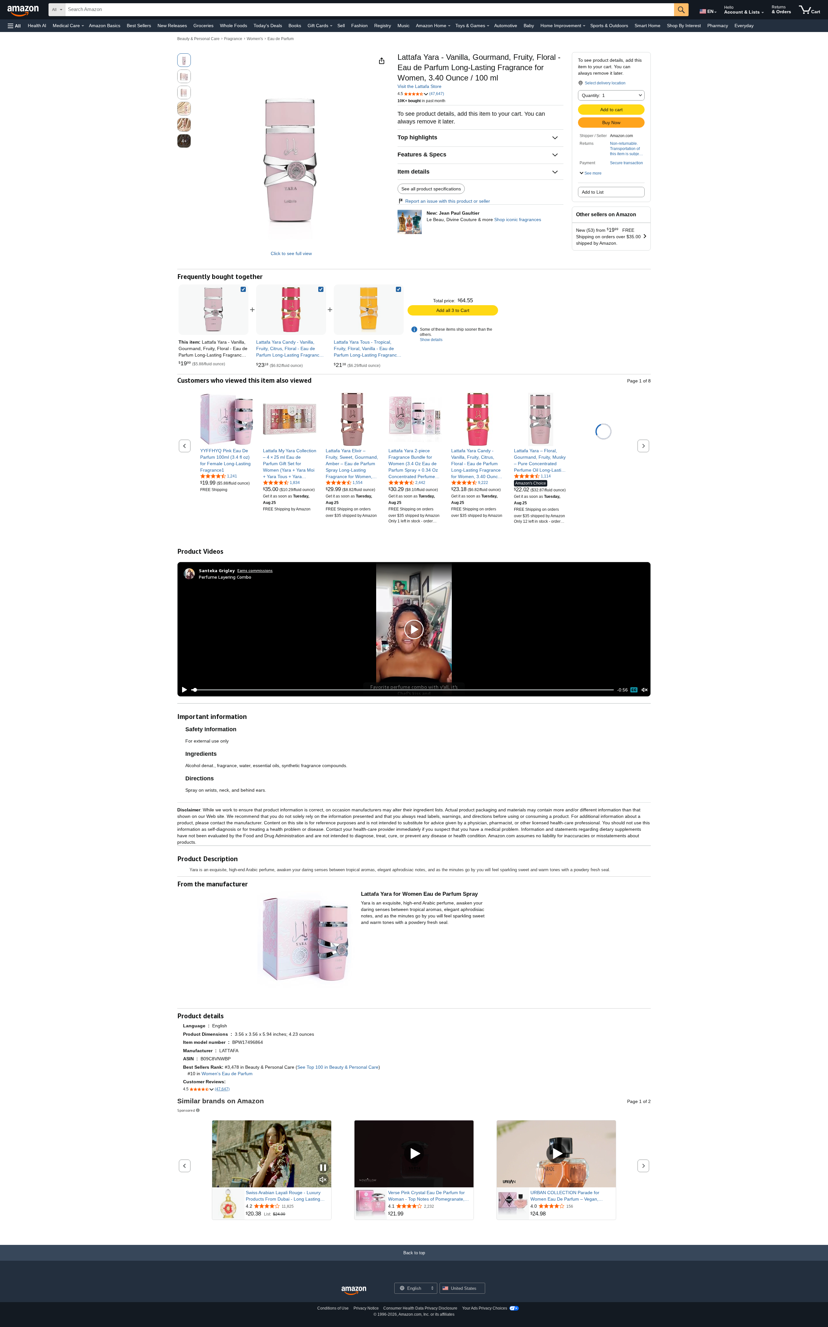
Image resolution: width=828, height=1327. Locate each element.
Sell (341, 25)
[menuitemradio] (633, 689)
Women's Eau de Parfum (227, 1073)
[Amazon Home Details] (449, 26)
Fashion (359, 25)
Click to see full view (291, 253)
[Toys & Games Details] (488, 26)
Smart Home (647, 25)
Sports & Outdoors (609, 25)
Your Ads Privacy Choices (484, 1308)
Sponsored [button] (186, 1110)
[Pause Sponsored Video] (323, 1168)
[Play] (183, 690)
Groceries (203, 25)
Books (295, 25)
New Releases (172, 25)
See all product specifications (431, 188)
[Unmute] (644, 690)
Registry (382, 25)
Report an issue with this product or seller (447, 201)
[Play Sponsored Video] (414, 1154)
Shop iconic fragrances (517, 219)
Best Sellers (139, 25)
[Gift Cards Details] (331, 26)
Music (403, 25)
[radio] (184, 60)
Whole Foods (233, 25)
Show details (431, 339)
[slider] (402, 689)
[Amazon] (23, 10)
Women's (255, 39)
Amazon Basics (104, 25)
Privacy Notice (366, 1308)
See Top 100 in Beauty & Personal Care (337, 1067)
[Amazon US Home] (354, 1291)
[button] (14, 25)
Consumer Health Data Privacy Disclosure (420, 1308)
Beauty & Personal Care (198, 39)
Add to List (593, 192)
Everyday (744, 25)
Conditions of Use (333, 1308)
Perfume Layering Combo (225, 577)
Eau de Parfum (280, 39)
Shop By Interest (684, 25)
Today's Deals (268, 25)
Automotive (505, 25)
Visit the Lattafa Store (419, 86)
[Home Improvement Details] (584, 26)
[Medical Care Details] (83, 26)
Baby (529, 25)
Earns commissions (255, 570)
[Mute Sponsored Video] (323, 1180)
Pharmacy (717, 25)
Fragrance (233, 39)
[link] (291, 309)
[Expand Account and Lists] (762, 12)
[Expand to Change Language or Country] (715, 12)
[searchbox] (369, 10)
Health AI (37, 25)
